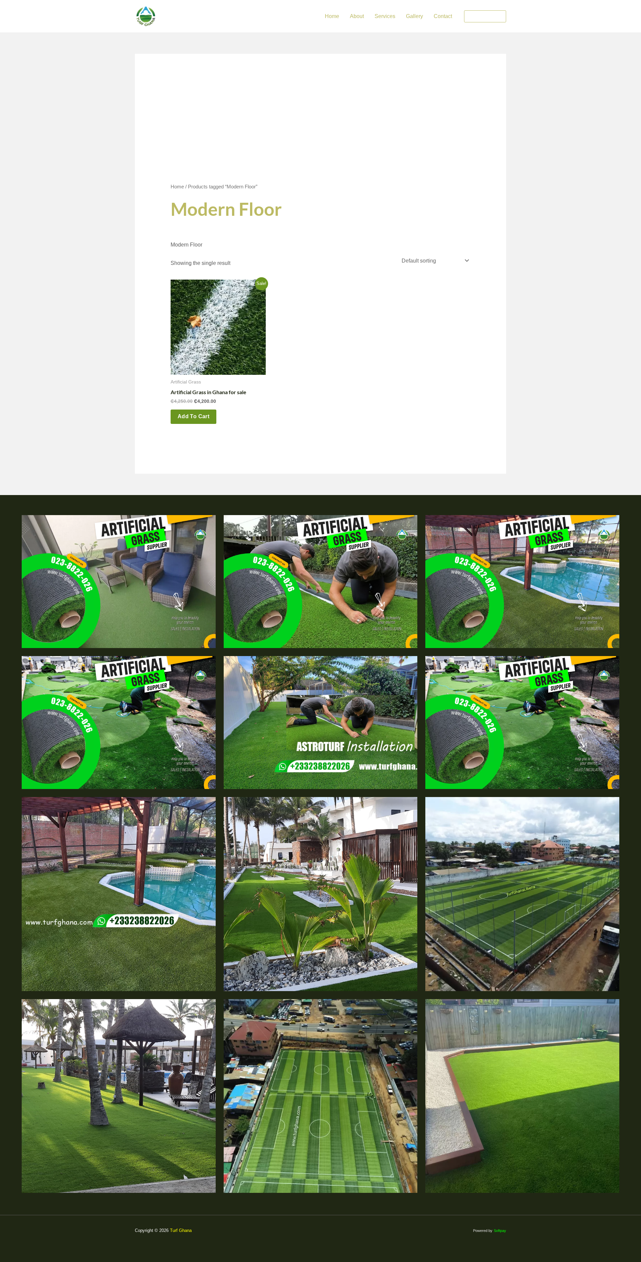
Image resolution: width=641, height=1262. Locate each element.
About (357, 16)
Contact (443, 16)
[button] (485, 16)
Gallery (414, 16)
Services (385, 16)
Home (332, 16)
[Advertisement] (321, 132)
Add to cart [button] (193, 416)
